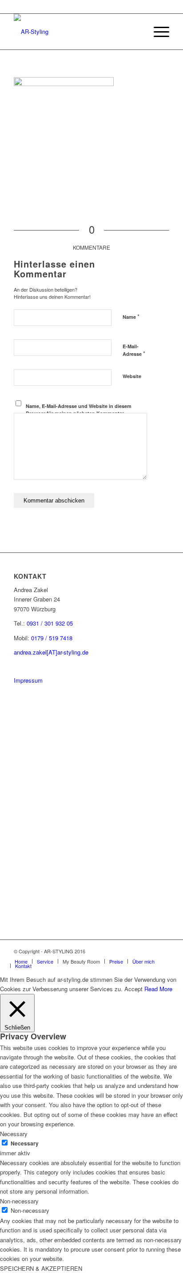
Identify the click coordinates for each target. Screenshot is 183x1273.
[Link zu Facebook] (149, 951)
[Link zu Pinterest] (136, 951)
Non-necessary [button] (19, 1201)
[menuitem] (136, 31)
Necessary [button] (14, 1133)
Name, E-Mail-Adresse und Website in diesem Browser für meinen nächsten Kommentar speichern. (78, 413)
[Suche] (136, 31)
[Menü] (157, 31)
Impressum (28, 680)
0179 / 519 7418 (51, 638)
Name (131, 316)
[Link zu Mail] (162, 951)
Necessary (25, 1143)
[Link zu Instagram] (122, 951)
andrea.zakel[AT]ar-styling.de (51, 652)
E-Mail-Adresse (134, 350)
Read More (158, 989)
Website (132, 376)
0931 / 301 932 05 (50, 623)
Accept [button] (133, 989)
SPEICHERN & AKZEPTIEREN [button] (41, 1268)
